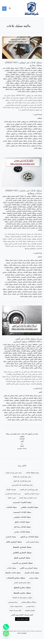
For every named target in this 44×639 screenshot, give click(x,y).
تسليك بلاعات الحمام (35, 83)
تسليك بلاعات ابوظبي (13, 81)
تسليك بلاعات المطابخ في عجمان (22, 219)
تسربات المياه (11, 489)
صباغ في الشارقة (30, 610)
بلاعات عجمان (17, 200)
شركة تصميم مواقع (11, 631)
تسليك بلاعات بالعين (30, 412)
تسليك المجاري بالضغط (14, 213)
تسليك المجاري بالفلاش (19, 279)
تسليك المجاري (37, 211)
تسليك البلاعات (14, 74)
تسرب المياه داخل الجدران (13, 494)
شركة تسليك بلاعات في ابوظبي (20, 146)
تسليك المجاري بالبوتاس (24, 211)
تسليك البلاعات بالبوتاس (22, 76)
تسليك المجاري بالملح (24, 215)
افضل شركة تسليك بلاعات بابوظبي (26, 70)
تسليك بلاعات (25, 81)
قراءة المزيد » (37, 114)
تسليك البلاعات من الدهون (19, 134)
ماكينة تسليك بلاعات (23, 91)
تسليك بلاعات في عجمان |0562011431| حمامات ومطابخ (23, 192)
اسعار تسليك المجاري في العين (32, 398)
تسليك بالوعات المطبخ (35, 357)
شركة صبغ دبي (30, 606)
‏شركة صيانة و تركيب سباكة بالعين (31, 420)
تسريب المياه (12, 498)
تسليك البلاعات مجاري (15, 79)
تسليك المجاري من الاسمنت (28, 217)
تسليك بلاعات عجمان (15, 222)
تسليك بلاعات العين (36, 359)
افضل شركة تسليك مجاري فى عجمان (24, 199)
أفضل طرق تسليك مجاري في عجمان (30, 260)
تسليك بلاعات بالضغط (25, 138)
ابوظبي (39, 68)
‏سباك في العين (26, 415)
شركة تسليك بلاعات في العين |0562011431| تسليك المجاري (28, 340)
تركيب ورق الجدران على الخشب (29, 489)
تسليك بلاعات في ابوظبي (28, 85)
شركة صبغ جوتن (13, 602)
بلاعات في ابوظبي (36, 72)
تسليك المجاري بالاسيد (32, 542)
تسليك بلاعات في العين (30, 361)
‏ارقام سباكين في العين (28, 346)
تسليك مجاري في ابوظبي (34, 89)
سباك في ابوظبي (19, 89)
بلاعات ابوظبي (9, 70)
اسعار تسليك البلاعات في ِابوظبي (31, 121)
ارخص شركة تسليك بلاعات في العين (30, 395)
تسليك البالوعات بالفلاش (27, 74)
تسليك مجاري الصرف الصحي (22, 582)
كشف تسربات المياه (15, 610)
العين (40, 344)
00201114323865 (22, 633)
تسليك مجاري (15, 85)
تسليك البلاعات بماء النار (29, 79)
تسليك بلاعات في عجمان (15, 289)
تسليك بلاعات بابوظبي (21, 83)
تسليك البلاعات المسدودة (24, 129)
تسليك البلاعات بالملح (29, 131)
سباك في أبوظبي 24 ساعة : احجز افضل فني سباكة (22, 434)
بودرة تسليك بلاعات (24, 72)
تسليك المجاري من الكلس (28, 568)
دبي (22, 444)
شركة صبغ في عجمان (16, 606)
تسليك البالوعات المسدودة (29, 126)
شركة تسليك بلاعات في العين (28, 366)
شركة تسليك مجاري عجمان (21, 228)
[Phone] (6, 627)
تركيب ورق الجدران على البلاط (22, 477)
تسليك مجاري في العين (14, 361)
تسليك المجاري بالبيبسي (28, 277)
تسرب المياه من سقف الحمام (28, 498)
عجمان (40, 196)
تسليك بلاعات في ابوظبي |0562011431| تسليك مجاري (23, 64)
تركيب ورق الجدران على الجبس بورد (22, 485)
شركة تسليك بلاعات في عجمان (22, 294)
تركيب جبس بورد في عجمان (14, 473)
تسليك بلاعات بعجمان (29, 222)
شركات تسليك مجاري (28, 602)
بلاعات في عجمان (26, 265)
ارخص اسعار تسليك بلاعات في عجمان (22, 198)
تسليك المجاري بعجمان (25, 282)
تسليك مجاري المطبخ (24, 87)
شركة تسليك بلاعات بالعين (33, 417)
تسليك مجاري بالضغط (10, 87)
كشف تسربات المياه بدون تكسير (22, 615)
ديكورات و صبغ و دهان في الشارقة (22, 597)
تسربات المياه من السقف (31, 494)
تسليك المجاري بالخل (29, 213)
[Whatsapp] (6, 633)
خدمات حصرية (22, 448)
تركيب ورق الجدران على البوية (22, 481)
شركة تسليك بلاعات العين (27, 363)
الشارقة (22, 439)
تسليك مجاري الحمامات (19, 141)
